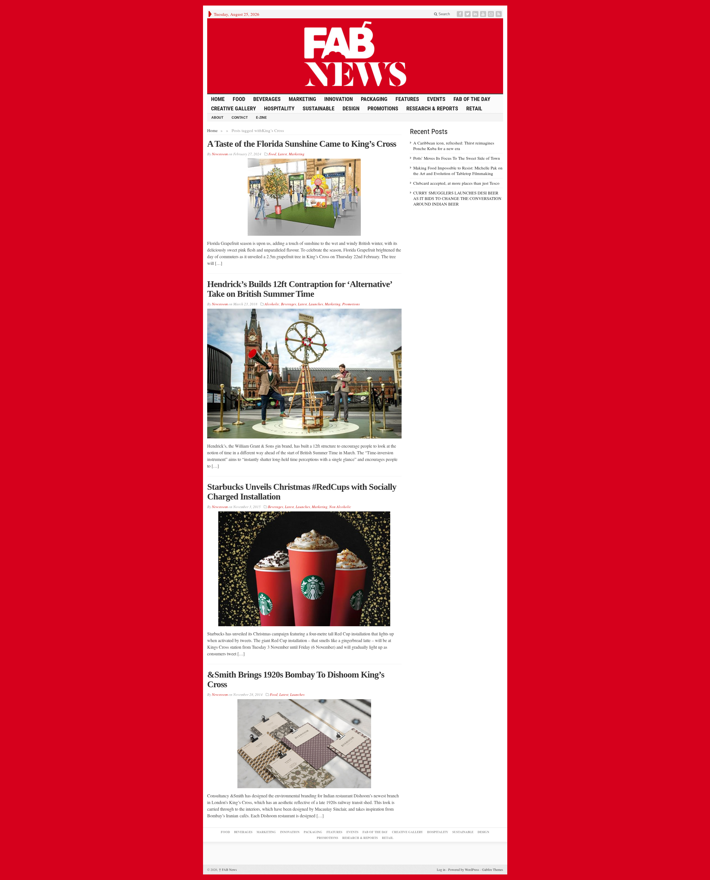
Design (351, 108)
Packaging (374, 99)
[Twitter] (468, 14)
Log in (441, 869)
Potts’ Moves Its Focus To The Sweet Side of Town (456, 158)
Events (436, 99)
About (217, 118)
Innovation (338, 99)
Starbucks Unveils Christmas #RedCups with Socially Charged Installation (301, 491)
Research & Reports (432, 108)
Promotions (382, 108)
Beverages (267, 99)
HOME (218, 99)
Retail (474, 108)
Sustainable (318, 108)
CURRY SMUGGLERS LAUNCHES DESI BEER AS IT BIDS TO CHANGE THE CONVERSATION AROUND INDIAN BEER (457, 198)
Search (443, 14)
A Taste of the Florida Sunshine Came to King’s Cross (301, 144)
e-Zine (261, 118)
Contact (240, 118)
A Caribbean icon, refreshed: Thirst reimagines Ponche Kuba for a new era (453, 145)
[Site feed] (499, 14)
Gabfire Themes (492, 869)
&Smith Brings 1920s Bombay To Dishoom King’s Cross (295, 679)
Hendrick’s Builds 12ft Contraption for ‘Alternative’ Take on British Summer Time (299, 289)
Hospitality (279, 108)
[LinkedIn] (476, 14)
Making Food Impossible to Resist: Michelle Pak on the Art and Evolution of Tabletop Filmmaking (458, 170)
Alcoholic (272, 303)
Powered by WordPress (463, 869)
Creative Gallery (233, 108)
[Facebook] (460, 14)
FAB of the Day (471, 99)
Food (239, 99)
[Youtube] (484, 14)
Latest (282, 153)
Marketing (302, 99)
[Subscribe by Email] (491, 14)
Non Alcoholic (340, 506)
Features (407, 99)
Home (212, 130)
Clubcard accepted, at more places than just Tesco (456, 183)
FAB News (228, 869)
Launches (316, 303)
